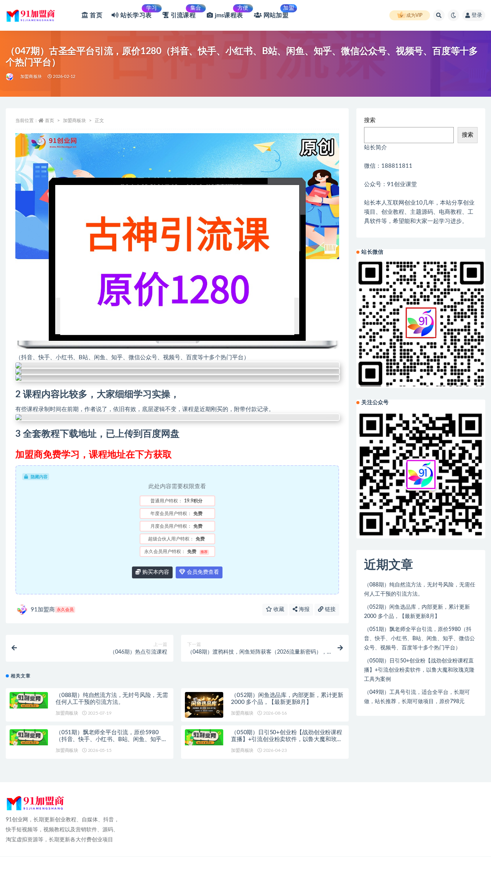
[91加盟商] (10, 77)
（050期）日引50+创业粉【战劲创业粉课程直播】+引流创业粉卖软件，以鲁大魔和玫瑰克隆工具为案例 (286, 739)
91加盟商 (52, 610)
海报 (303, 609)
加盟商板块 (31, 76)
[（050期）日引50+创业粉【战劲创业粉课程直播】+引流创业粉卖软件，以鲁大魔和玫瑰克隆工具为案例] (204, 737)
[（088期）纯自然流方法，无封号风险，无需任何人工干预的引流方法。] (29, 700)
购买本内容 (155, 572)
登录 (476, 15)
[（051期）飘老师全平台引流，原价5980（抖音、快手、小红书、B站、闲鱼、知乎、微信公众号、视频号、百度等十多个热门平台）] (29, 742)
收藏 (278, 609)
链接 (329, 609)
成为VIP (414, 15)
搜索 (370, 120)
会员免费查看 (202, 572)
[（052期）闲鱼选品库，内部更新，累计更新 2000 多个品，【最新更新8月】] (204, 705)
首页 (49, 120)
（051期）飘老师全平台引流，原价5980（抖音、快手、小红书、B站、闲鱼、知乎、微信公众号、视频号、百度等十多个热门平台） (419, 639)
